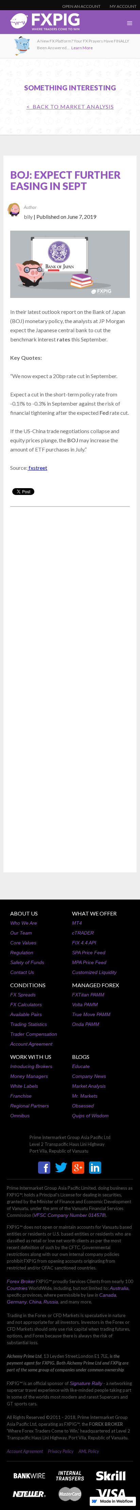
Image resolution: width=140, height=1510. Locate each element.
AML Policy (88, 1451)
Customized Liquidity (94, 972)
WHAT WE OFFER (94, 913)
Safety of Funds (27, 962)
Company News (89, 1076)
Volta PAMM (85, 1004)
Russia (50, 1301)
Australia (119, 1288)
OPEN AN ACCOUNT (81, 6)
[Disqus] (70, 598)
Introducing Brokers (31, 1066)
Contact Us (22, 972)
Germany (17, 1301)
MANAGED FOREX (95, 985)
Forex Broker (21, 1281)
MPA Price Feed (89, 962)
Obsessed (83, 1105)
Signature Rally (86, 1383)
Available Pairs (26, 1014)
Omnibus (20, 1115)
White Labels (24, 1086)
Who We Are (23, 923)
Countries (17, 1288)
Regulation (21, 952)
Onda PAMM (85, 1024)
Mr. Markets (85, 1096)
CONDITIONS (28, 985)
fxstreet (37, 467)
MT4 (77, 923)
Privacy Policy (60, 1451)
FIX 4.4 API (84, 942)
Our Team (21, 933)
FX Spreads (23, 994)
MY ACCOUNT (123, 6)
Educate (81, 1066)
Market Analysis (89, 1086)
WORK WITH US (30, 1056)
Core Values (23, 942)
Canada (107, 1295)
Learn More (82, 47)
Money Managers (29, 1076)
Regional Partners (29, 1105)
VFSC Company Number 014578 (69, 1215)
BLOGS (80, 1056)
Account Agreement (31, 1044)
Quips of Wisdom (90, 1115)
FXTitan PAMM (88, 994)
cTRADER (83, 933)
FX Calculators (26, 1004)
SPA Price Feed (88, 952)
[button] (130, 23)
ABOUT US (24, 913)
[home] (40, 23)
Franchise (21, 1096)
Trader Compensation (33, 1034)
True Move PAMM (91, 1014)
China (35, 1301)
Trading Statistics (28, 1024)
